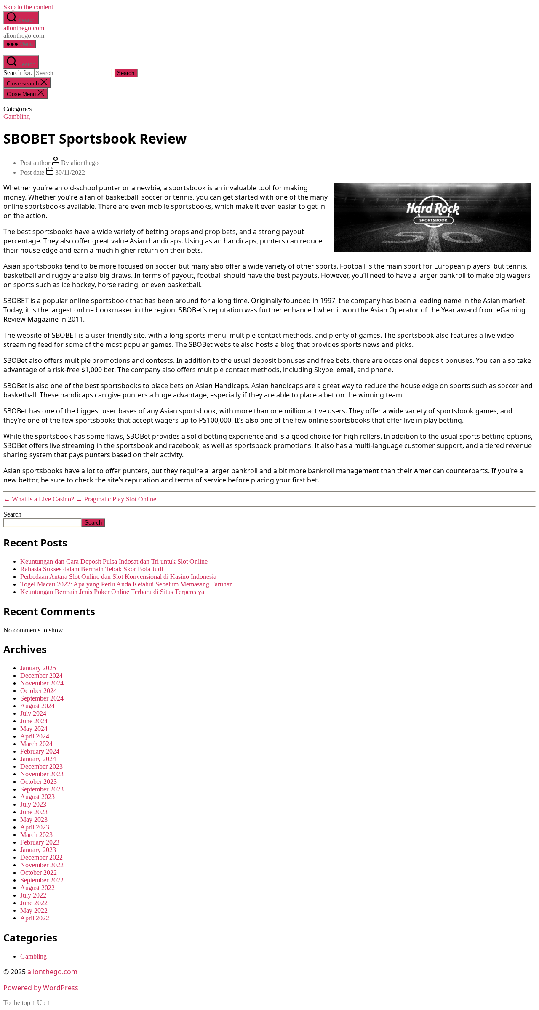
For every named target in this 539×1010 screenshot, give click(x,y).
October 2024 (38, 690)
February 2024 (39, 751)
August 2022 (37, 887)
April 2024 (34, 736)
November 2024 (42, 683)
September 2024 (42, 698)
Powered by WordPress (40, 987)
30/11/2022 (70, 172)
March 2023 (36, 834)
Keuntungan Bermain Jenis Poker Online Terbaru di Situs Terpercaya (112, 591)
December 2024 (41, 675)
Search (12, 514)
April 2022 (34, 918)
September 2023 (42, 789)
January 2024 (38, 758)
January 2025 (38, 668)
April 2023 (34, 827)
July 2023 (33, 804)
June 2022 (34, 902)
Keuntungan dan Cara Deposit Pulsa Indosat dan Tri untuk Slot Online (114, 561)
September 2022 (42, 880)
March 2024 (36, 743)
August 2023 (37, 796)
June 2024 (34, 721)
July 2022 (33, 895)
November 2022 (42, 865)
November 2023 (42, 774)
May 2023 (34, 819)
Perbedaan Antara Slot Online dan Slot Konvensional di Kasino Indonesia (118, 576)
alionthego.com (23, 28)
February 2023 (39, 842)
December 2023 (41, 766)
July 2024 (33, 713)
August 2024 (37, 705)
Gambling (16, 116)
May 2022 (34, 910)
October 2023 (38, 781)
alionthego (85, 162)
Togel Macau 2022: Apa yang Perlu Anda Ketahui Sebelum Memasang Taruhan (126, 584)
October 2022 (38, 872)
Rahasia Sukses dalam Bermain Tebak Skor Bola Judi (91, 569)
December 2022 (41, 857)
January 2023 (38, 849)
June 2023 (34, 811)
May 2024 (34, 728)
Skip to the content (28, 7)
